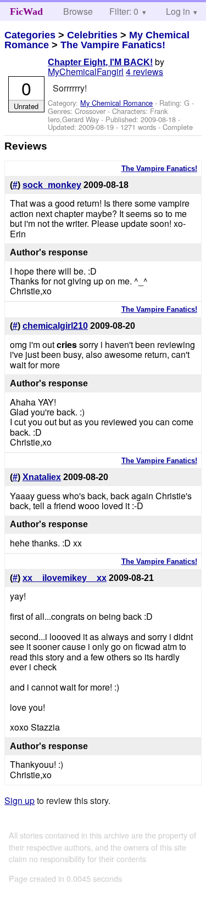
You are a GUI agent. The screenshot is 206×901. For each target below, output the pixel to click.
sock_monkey (52, 185)
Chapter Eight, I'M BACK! (100, 62)
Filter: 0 (123, 11)
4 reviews (144, 71)
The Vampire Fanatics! (112, 44)
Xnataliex (42, 477)
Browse (78, 11)
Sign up (19, 800)
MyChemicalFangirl (86, 71)
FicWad (26, 11)
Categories (29, 35)
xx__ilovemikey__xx (65, 578)
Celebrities (92, 35)
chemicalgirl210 (55, 325)
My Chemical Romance (116, 103)
